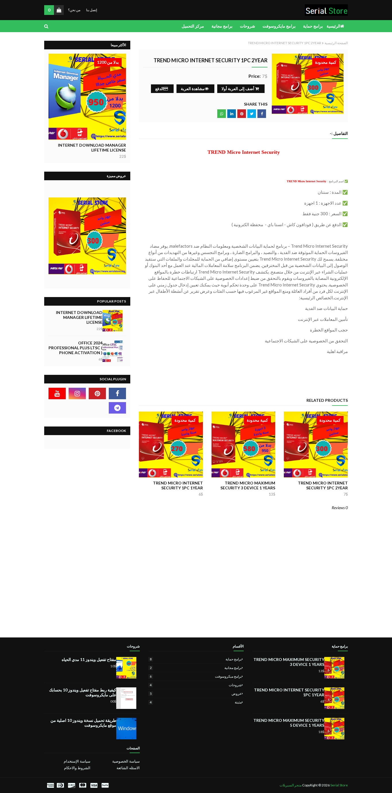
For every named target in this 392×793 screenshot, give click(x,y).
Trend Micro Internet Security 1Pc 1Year (178, 485)
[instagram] (77, 393)
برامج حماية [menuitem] (313, 26)
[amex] (50, 785)
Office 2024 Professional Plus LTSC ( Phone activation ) (75, 347)
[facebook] (117, 393)
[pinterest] (97, 393)
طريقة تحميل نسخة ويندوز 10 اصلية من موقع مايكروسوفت (83, 723)
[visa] (94, 785)
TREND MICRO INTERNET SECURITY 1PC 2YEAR (323, 485)
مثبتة (196, 702)
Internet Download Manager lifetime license (92, 147)
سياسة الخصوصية (125, 761)
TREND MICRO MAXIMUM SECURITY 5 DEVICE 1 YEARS (288, 723)
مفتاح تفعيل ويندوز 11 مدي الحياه (89, 659)
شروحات (196, 685)
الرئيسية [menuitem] (333, 26)
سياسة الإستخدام (77, 761)
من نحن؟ (74, 10)
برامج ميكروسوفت (196, 676)
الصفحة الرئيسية (336, 43)
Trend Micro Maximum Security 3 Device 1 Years (247, 485)
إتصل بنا (91, 10)
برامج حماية (196, 659)
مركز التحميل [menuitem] (193, 26)
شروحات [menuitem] (247, 26)
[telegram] (117, 408)
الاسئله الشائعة (128, 767)
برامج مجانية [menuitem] (221, 26)
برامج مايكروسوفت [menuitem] (279, 26)
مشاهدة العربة (193, 88)
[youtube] (57, 393)
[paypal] (105, 785)
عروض (196, 693)
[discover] (71, 785)
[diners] (60, 785)
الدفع (159, 88)
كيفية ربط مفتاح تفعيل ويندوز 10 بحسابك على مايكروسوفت (82, 692)
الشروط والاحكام (77, 767)
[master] (83, 785)
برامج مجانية (196, 668)
